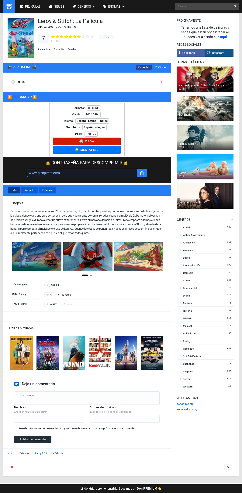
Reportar (144, 67)
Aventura (188, 250)
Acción (187, 227)
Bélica (186, 257)
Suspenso (188, 371)
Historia (187, 310)
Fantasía (187, 303)
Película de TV (191, 333)
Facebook (188, 53)
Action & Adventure (194, 235)
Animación (44, 49)
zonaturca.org (185, 403)
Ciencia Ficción (191, 265)
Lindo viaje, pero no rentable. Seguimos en (121, 488)
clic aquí (220, 37)
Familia (72, 49)
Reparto (29, 190)
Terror (186, 379)
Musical (187, 326)
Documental (190, 288)
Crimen (187, 280)
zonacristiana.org (187, 409)
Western (187, 386)
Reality (186, 341)
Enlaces (47, 190)
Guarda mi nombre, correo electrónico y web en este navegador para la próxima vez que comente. (77, 428)
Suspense (188, 363)
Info (14, 190)
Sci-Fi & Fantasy (192, 356)
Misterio (187, 318)
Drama (186, 295)
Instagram (218, 53)
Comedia (59, 49)
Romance (188, 348)
